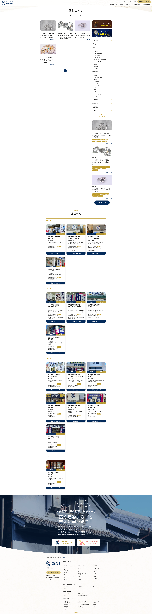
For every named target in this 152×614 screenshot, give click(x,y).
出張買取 (95, 107)
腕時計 (95, 79)
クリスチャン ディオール (83, 573)
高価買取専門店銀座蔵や (51, 557)
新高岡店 (66, 607)
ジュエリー (96, 83)
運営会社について (50, 575)
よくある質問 (66, 593)
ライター (66, 581)
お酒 (95, 91)
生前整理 (95, 100)
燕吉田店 (96, 67)
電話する (58, 246)
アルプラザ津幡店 (98, 53)
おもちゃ (66, 577)
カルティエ (80, 570)
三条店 (65, 609)
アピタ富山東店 (97, 57)
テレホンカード (97, 95)
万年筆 (65, 579)
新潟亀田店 (95, 607)
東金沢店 (96, 51)
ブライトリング (96, 570)
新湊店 (94, 602)
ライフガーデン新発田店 (99, 63)
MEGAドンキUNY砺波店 (100, 59)
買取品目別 (59, 557)
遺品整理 (95, 103)
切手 (95, 93)
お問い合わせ (66, 588)
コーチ (79, 568)
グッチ (79, 576)
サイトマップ (49, 579)
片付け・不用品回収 (82, 595)
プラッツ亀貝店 (97, 61)
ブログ (94, 44)
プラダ (79, 574)
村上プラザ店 (96, 606)
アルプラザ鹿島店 (98, 55)
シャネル (79, 579)
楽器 (95, 89)
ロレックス (95, 565)
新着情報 (95, 40)
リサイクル (95, 110)
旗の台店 (96, 68)
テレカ (65, 572)
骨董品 (95, 75)
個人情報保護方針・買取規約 (52, 577)
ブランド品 (96, 81)
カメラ (65, 574)
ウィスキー (95, 573)
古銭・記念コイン (98, 77)
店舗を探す (129, 4)
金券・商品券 (67, 570)
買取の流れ (66, 586)
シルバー (96, 87)
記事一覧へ (101, 202)
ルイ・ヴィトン (81, 565)
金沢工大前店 (81, 607)
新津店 (95, 65)
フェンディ (80, 571)
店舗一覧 (65, 595)
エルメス (79, 577)
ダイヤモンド (97, 85)
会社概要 (94, 593)
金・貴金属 (66, 563)
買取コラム (80, 593)
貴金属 (95, 97)
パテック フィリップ (96, 568)
